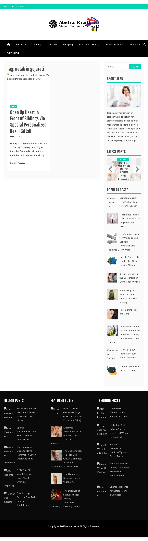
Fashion (20, 44)
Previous (111, 169)
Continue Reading (17, 163)
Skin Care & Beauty (89, 44)
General (134, 44)
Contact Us (13, 52)
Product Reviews (114, 44)
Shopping (68, 44)
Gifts (13, 106)
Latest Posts (116, 151)
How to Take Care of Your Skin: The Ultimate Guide (124, 169)
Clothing (37, 44)
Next (137, 169)
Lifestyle (52, 44)
